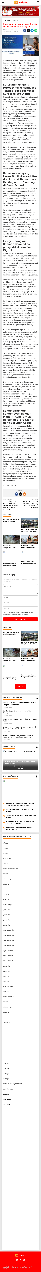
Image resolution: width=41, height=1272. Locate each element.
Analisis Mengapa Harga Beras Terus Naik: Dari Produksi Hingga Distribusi (9, 547)
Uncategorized (7, 31)
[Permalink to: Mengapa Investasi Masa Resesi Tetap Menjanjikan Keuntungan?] (11, 556)
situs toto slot (8, 858)
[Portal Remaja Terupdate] (21, 2)
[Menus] (3, 2)
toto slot (6, 864)
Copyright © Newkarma (9, 1267)
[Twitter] (20, 494)
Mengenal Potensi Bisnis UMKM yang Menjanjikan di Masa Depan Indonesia (28, 546)
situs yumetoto (8, 1027)
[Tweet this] (28, 30)
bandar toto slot (8, 930)
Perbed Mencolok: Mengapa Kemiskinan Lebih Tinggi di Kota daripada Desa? (28, 562)
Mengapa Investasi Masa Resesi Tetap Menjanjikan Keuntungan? (9, 564)
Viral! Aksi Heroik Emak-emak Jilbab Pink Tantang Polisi (11, 520)
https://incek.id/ (8, 894)
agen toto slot (8, 951)
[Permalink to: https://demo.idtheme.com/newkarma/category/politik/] (37, 746)
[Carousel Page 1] (19, 768)
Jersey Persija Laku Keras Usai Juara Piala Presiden (21, 816)
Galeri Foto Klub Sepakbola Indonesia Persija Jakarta (19, 828)
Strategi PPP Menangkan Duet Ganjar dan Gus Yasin (20, 762)
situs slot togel (8, 1089)
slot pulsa (6, 1104)
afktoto (5, 843)
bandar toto (7, 1099)
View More (20, 686)
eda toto (6, 884)
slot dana (6, 1094)
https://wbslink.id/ (9, 997)
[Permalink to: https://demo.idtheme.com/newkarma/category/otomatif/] (37, 698)
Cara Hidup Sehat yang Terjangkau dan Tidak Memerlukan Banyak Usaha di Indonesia (20, 804)
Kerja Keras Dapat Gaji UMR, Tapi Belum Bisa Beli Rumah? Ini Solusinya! (29, 530)
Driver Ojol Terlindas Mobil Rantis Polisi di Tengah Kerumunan (20, 703)
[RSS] (24, 494)
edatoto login (7, 879)
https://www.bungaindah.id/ (12, 1084)
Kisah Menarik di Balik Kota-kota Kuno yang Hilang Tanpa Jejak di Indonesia (30, 503)
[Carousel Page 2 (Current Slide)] (22, 768)
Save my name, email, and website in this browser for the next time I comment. (18, 614)
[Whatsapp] (35, 30)
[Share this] (24, 30)
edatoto (6, 874)
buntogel (6, 1063)
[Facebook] (16, 494)
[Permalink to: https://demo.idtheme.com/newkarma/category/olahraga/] (37, 776)
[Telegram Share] (32, 30)
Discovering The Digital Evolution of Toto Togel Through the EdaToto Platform (19, 728)
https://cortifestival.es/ (10, 869)
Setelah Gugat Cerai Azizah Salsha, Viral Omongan (17, 712)
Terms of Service (24, 1267)
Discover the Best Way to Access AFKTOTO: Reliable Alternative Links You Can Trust (18, 736)
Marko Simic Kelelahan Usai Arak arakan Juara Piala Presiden (20, 822)
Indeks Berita (6, 1269)
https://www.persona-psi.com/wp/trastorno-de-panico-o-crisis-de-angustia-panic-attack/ (19, 1245)
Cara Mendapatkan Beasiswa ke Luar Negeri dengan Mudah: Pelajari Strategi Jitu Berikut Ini (11, 504)
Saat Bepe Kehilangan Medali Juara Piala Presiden (20, 810)
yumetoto (6, 910)
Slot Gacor (6, 1022)
